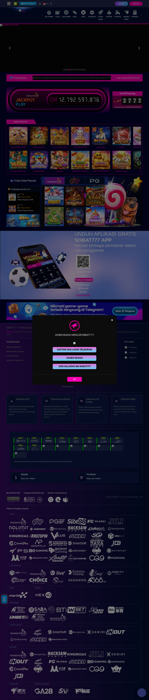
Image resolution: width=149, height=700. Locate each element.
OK (74, 379)
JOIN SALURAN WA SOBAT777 (74, 366)
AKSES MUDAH (74, 358)
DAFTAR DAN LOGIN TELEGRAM (74, 349)
